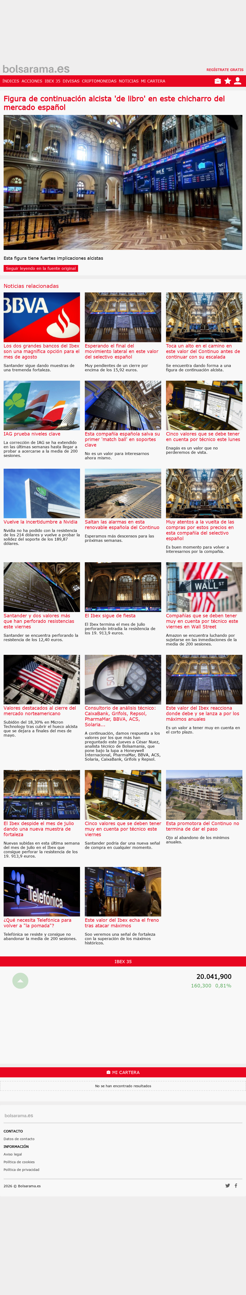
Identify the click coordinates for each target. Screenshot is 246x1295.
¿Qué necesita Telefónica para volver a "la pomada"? (37, 922)
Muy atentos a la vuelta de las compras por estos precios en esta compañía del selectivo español (200, 530)
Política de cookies (19, 1162)
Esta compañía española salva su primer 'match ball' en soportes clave (122, 439)
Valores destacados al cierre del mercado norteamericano (40, 710)
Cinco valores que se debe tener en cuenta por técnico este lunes (203, 436)
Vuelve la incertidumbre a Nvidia (40, 521)
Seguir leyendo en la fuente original (41, 268)
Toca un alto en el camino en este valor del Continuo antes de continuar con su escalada (203, 351)
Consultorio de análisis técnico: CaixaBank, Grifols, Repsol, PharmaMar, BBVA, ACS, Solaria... (120, 716)
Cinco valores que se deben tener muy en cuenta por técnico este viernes (123, 829)
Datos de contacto (19, 1139)
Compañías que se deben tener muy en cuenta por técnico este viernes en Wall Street (202, 621)
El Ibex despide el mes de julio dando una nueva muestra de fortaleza (39, 829)
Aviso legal (13, 1154)
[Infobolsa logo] (36, 69)
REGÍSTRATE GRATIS (225, 70)
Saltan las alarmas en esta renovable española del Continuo (122, 524)
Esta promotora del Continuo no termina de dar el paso (202, 826)
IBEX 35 (52, 81)
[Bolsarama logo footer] (19, 1116)
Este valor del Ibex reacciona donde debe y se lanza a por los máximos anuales (202, 713)
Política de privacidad (21, 1170)
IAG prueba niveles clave (32, 433)
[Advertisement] (120, 33)
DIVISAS (71, 81)
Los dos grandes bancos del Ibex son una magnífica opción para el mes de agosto (42, 351)
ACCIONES (32, 81)
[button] (228, 1187)
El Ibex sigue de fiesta (110, 615)
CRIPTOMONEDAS (99, 81)
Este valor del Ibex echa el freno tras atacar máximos (122, 922)
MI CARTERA (153, 81)
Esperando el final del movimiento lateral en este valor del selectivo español (121, 351)
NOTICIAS (129, 81)
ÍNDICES (10, 81)
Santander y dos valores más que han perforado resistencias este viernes (39, 621)
